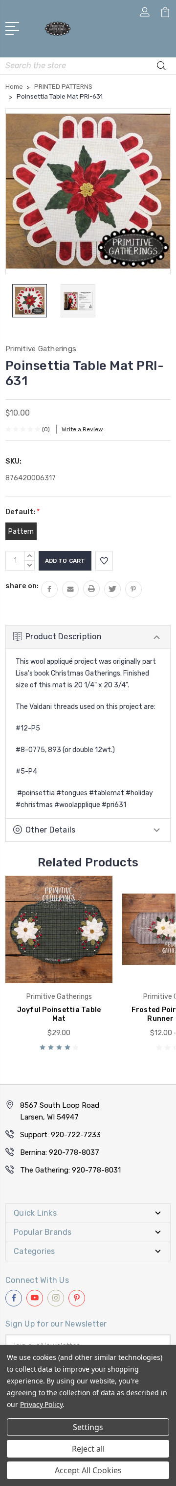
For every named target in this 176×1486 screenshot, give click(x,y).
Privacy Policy (41, 1404)
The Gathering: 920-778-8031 (70, 1170)
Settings (88, 1427)
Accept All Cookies (88, 1470)
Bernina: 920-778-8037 (59, 1152)
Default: (22, 511)
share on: (22, 585)
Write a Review (82, 429)
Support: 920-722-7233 (60, 1134)
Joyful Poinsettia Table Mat (59, 1014)
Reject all (88, 1448)
